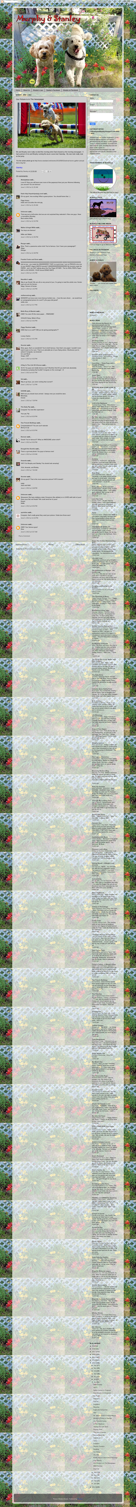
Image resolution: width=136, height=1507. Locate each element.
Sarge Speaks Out (98, 1053)
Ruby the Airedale (98, 786)
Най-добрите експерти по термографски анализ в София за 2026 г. (105, 628)
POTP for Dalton (97, 514)
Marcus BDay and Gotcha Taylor (102, 952)
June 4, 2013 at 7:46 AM (29, 470)
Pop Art (95, 1401)
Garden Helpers (97, 839)
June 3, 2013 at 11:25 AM (29, 187)
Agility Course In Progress (102, 1390)
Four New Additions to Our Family (102, 1185)
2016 (94, 1354)
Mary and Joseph (97, 745)
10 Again (93, 315)
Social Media (96, 982)
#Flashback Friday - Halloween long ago (104, 1041)
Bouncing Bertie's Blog (100, 771)
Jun (95, 1382)
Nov (95, 1368)
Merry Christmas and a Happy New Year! (104, 908)
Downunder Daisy (98, 814)
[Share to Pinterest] (50, 171)
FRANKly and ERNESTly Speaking (104, 1198)
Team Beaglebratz (98, 1039)
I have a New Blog (98, 1259)
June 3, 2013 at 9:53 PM (29, 442)
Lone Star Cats (97, 499)
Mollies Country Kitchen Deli (102, 626)
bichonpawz (96, 1011)
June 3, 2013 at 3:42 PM (29, 321)
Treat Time (95, 574)
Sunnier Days (96, 528)
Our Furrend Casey (99, 1421)
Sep (95, 1374)
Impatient (96, 1404)
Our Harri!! (95, 1105)
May (95, 1472)
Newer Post (21, 544)
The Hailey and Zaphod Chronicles (104, 445)
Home (18, 90)
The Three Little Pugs (100, 1076)
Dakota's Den (97, 823)
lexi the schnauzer (98, 431)
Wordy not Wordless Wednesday (102, 851)
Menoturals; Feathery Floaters (101, 419)
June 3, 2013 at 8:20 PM (29, 416)
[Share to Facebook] (48, 171)
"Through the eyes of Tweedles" (103, 935)
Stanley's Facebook (53, 90)
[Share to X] (46, 171)
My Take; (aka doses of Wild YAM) (104, 417)
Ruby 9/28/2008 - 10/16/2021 (101, 788)
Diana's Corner (97, 1090)
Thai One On (96, 866)
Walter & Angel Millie (28, 227)
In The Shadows (98, 1424)
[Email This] (42, 171)
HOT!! (95, 1387)
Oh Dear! (95, 677)
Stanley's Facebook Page (98, 255)
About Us (26, 90)
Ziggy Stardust (26, 327)
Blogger (80, 1499)
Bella (94, 816)
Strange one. (96, 1027)
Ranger (23, 243)
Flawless (95, 1063)
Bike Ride (96, 1398)
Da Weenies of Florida (100, 643)
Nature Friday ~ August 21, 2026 (102, 328)
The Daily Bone (97, 675)
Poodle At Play (97, 1227)
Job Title (96, 1455)
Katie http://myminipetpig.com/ (32, 193)
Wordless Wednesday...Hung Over (103, 1055)
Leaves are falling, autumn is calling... (104, 1229)
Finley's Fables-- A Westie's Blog (104, 964)
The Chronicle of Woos (100, 596)
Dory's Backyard (98, 1156)
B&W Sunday (97, 1384)
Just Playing (97, 1460)
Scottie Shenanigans (99, 1285)
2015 (94, 1357)
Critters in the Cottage (100, 907)
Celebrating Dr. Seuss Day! (100, 1158)
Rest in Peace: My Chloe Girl (101, 1013)
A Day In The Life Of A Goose (31, 365)
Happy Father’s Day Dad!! (100, 825)
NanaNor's (24, 279)
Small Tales (96, 375)
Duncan (24, 437)
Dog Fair (96, 1469)
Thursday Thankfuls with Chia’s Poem (104, 433)
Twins (95, 1441)
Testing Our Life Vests (100, 1427)
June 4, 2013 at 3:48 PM (29, 488)
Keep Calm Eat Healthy (100, 1257)
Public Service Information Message (105, 1457)
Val (22, 379)
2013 (94, 1363)
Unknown (24, 211)
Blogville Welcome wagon (101, 1271)
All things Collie (98, 341)
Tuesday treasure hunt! (99, 922)
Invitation (96, 1443)
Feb (95, 1481)
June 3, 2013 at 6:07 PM (29, 372)
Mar (95, 1478)
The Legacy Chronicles (100, 757)
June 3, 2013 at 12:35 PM (29, 237)
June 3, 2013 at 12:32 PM (29, 221)
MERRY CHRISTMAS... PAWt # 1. (103, 1199)
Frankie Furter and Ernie (29, 259)
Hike (94, 1413)
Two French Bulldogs (28, 423)
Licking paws (96, 759)
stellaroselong (26, 295)
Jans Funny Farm (98, 950)
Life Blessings (97, 715)
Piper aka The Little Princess (101, 1172)
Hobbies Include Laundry (101, 1142)
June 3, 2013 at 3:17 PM (29, 305)
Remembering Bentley (99, 703)
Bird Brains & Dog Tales (100, 610)
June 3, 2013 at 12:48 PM (29, 253)
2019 (94, 1346)
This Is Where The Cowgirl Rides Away (104, 1315)
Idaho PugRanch (98, 893)
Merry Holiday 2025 (98, 663)
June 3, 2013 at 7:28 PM (29, 400)
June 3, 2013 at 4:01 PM (29, 339)
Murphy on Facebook (70, 90)
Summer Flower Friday (99, 405)
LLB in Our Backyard (99, 403)
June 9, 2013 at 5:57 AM (29, 532)
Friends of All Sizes (98, 1215)
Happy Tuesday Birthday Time (101, 598)
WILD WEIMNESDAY (99, 474)
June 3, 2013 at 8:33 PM (29, 430)
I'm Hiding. (97, 1452)
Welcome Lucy (97, 1273)
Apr (95, 1475)
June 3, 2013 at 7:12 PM (29, 384)
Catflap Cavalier (97, 1025)
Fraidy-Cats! (96, 921)
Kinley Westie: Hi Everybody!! (103, 487)
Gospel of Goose (98, 1213)
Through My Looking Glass (102, 800)
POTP (94, 513)
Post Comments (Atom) (33, 549)
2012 (94, 1487)
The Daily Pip (26, 407)
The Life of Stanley (99, 1432)
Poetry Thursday (97, 377)
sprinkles (24, 512)
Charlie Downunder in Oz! (101, 1104)
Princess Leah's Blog (99, 849)
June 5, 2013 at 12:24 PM (29, 518)
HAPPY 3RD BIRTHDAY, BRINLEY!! (103, 966)
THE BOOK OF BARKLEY (101, 527)
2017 (94, 1351)
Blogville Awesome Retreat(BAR (103, 1299)
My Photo (96, 1396)
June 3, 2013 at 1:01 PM (29, 273)
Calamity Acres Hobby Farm (102, 689)
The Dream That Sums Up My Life (103, 1144)
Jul (95, 1379)
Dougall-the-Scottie (28, 449)
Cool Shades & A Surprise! (102, 1393)
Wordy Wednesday (98, 894)
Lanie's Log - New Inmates (100, 447)
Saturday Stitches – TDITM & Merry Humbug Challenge (103, 613)
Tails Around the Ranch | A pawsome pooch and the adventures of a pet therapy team (104, 325)
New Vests (96, 1438)
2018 (94, 1349)
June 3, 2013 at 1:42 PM (29, 289)
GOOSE (23, 391)
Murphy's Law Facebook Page (100, 252)
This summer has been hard (101, 1091)
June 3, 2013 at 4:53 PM (29, 359)
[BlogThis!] (44, 171)
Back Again (95, 690)
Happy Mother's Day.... (99, 1118)
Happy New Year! (97, 731)
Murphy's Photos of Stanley (102, 1418)
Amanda (24, 460)
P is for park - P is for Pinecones (102, 880)
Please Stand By (98, 1435)
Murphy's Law (38, 90)
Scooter (23, 345)
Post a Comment (24, 536)
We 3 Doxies (96, 1327)
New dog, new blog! (98, 772)
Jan (95, 1483)
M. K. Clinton (96, 701)
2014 (94, 1360)
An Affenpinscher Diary (100, 1184)
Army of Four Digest (99, 729)
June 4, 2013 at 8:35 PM (29, 506)
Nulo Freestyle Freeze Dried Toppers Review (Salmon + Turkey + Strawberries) (105, 996)
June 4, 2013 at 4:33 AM (29, 454)
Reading (96, 1449)
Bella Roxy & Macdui (28, 311)
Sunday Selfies (97, 488)
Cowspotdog (96, 879)
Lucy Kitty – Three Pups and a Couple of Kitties (103, 364)
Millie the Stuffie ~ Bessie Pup (101, 366)
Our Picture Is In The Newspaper (104, 1463)
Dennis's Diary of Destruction (102, 354)
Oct (95, 1371)
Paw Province (97, 994)
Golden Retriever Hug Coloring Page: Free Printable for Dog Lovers (103, 545)
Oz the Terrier (97, 1241)
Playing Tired (97, 1429)
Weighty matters (98, 743)
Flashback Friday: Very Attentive (102, 356)
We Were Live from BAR (100, 1301)
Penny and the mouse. (99, 1130)
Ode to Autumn (97, 802)
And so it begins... (98, 1287)
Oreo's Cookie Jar (98, 1170)
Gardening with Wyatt (100, 837)
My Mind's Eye (97, 1062)
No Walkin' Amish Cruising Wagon (104, 1415)
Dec (95, 1365)
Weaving (96, 1407)
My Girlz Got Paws (98, 1116)
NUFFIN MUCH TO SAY (99, 1077)
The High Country (97, 717)
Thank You (95, 1329)
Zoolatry (95, 459)
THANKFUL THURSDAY (100, 461)
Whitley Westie (97, 1313)
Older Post (80, 544)
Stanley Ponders (98, 1446)
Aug (95, 1376)
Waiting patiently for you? (100, 342)
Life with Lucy (97, 558)
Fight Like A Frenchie (100, 1410)
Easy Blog (95, 473)
